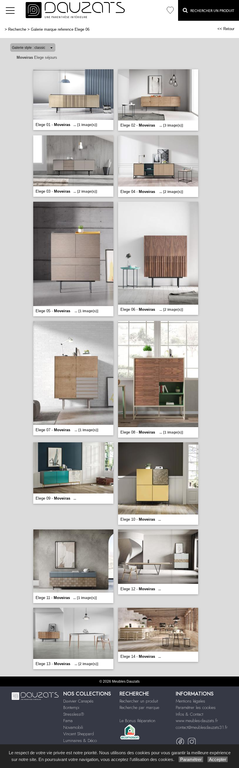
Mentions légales (190, 701)
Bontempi (71, 707)
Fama (68, 720)
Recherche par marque (139, 707)
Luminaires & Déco (80, 740)
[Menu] (10, 10)
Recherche (17, 29)
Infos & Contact (189, 714)
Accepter (217, 759)
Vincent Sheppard (78, 734)
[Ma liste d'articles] (170, 10)
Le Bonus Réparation (137, 720)
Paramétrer (191, 759)
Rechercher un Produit (211, 10)
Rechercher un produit (138, 701)
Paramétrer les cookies (196, 707)
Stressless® (73, 714)
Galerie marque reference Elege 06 (60, 29)
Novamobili (73, 727)
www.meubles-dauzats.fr (197, 720)
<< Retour (225, 29)
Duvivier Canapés (78, 701)
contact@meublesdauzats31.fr (202, 727)
